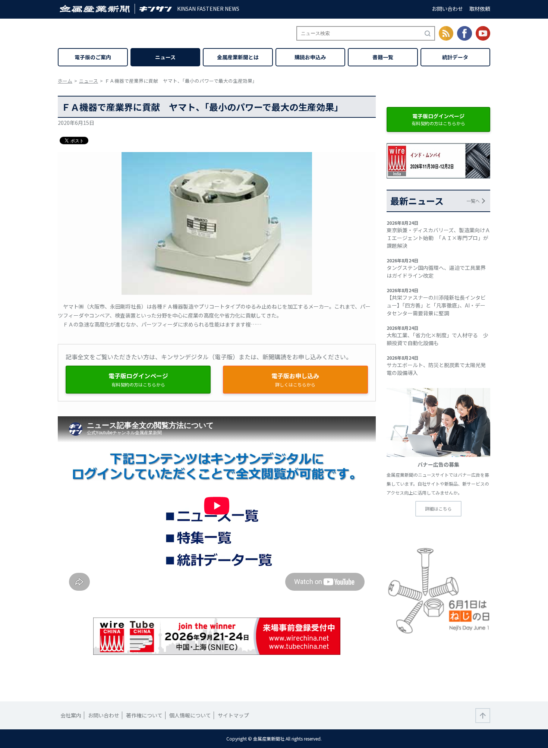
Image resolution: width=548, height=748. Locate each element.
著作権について (144, 715)
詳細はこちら (438, 508)
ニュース (165, 57)
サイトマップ (233, 715)
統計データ (455, 57)
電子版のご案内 (93, 57)
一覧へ (473, 201)
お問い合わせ (447, 8)
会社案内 (70, 715)
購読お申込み (310, 57)
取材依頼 (479, 8)
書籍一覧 (382, 57)
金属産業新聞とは (238, 57)
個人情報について (190, 715)
